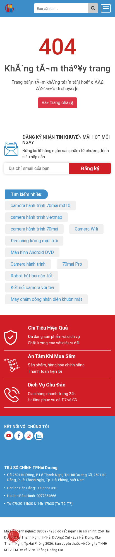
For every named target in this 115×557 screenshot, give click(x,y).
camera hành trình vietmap (36, 217)
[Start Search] (93, 8)
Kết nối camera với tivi (32, 287)
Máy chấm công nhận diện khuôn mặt (46, 299)
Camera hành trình (28, 264)
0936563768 (46, 488)
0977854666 (46, 496)
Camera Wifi (86, 229)
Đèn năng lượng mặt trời (34, 240)
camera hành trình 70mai (34, 229)
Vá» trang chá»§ (57, 102)
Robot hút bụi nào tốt (32, 275)
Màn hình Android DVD (32, 252)
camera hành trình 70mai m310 (40, 205)
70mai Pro (72, 264)
